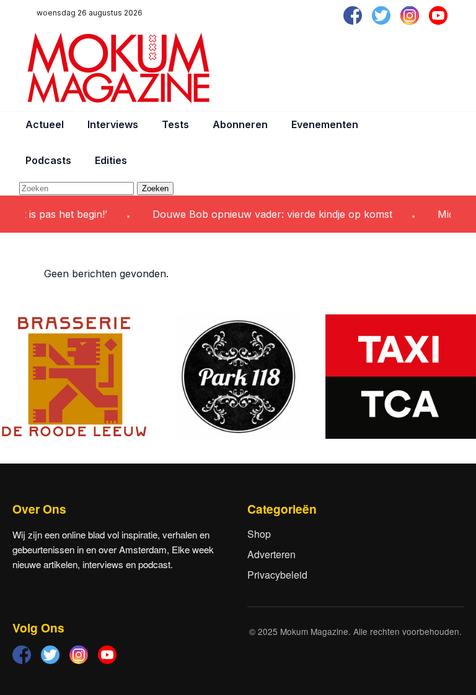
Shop (259, 534)
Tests (175, 124)
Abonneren (240, 124)
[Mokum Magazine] (118, 68)
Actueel (44, 124)
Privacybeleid (277, 575)
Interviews (112, 124)
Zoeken (155, 188)
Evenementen (324, 124)
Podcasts (48, 160)
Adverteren (271, 554)
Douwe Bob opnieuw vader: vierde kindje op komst (264, 214)
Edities (111, 160)
